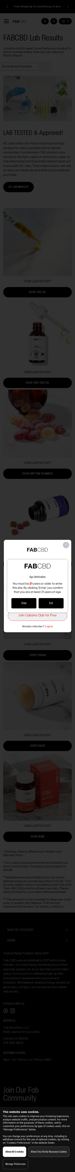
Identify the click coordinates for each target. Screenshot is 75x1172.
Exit (51, 603)
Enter (24, 603)
